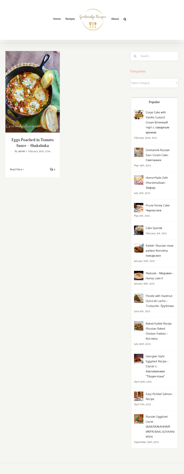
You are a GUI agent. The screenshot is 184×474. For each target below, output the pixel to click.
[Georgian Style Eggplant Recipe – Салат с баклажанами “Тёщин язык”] (138, 356)
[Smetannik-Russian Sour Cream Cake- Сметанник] (138, 150)
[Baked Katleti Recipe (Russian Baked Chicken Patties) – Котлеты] (138, 323)
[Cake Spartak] (138, 228)
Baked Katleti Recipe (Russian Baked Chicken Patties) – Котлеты (159, 331)
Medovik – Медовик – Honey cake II (160, 276)
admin (21, 151)
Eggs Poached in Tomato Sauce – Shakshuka (32, 86)
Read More (16, 169)
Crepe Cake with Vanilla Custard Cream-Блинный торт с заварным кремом (157, 122)
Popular (154, 102)
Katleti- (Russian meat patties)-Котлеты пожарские (159, 250)
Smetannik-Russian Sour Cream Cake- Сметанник (158, 155)
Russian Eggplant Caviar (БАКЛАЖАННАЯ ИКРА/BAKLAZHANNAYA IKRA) (160, 426)
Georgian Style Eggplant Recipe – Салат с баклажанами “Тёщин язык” (157, 366)
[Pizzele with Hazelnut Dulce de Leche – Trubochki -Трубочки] (138, 296)
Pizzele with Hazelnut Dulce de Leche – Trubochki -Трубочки (160, 301)
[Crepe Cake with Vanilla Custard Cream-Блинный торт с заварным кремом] (138, 112)
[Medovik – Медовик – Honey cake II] (138, 273)
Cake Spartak (154, 228)
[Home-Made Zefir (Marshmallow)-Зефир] (138, 178)
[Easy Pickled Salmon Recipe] (138, 394)
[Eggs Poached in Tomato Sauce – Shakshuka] (32, 92)
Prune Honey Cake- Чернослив (158, 208)
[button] (125, 19)
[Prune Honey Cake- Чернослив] (138, 205)
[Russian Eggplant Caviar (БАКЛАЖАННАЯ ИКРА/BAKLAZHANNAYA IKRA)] (138, 416)
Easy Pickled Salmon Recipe (159, 397)
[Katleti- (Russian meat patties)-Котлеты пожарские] (138, 245)
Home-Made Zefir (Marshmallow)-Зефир (157, 182)
